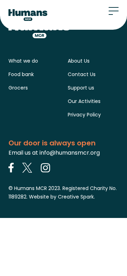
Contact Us (82, 74)
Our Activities (84, 101)
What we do (23, 60)
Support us (81, 87)
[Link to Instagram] (45, 168)
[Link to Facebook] (11, 168)
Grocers (18, 87)
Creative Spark (76, 196)
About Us (79, 60)
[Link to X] (27, 168)
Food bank (21, 74)
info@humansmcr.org (70, 153)
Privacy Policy (84, 114)
